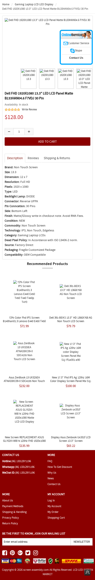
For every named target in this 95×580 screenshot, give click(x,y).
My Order (53, 512)
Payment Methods (12, 506)
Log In (51, 500)
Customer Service (78, 43)
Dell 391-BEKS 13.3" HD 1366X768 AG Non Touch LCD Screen (70, 319)
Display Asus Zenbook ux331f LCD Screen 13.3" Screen (71, 439)
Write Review (29, 109)
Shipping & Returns (57, 158)
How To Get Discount (60, 467)
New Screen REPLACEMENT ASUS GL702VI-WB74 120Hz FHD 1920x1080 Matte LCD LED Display (24, 440)
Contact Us (54, 484)
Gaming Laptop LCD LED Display (34, 4)
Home (5, 4)
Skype (78, 50)
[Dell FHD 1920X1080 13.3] (27, 78)
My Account (54, 506)
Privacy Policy (10, 518)
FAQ (50, 461)
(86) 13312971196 (21, 461)
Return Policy (10, 523)
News (51, 478)
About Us (7, 500)
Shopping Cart (56, 518)
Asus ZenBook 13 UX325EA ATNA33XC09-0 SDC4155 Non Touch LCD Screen (24, 381)
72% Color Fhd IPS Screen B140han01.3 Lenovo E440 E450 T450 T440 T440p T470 (24, 321)
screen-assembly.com (36, 570)
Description (15, 158)
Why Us (52, 472)
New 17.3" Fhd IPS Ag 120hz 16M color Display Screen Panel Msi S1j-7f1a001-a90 (70, 381)
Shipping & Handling (14, 512)
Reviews (33, 158)
